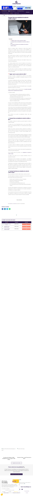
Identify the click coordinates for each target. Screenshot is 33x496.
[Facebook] (2, 208)
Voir (8, 452)
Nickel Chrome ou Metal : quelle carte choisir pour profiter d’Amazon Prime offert (24, 458)
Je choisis (10, 491)
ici (28, 194)
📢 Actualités (17, 13)
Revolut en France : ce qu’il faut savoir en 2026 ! (9, 458)
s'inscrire (14, 203)
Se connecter (10, 203)
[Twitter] (7, 208)
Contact (27, 492)
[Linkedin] (5, 208)
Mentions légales (6, 492)
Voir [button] (26, 224)
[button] (16, 2)
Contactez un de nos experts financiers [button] (17, 474)
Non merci (3, 491)
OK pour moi (16, 491)
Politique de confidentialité (16, 492)
